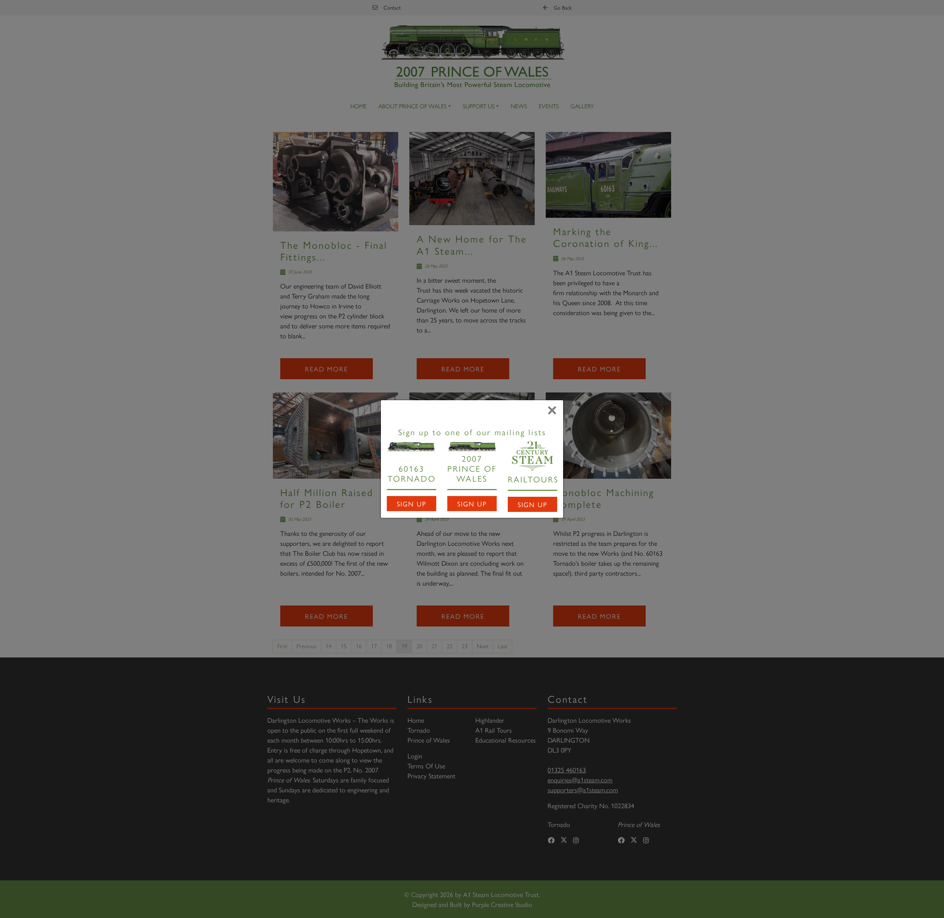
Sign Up (411, 503)
